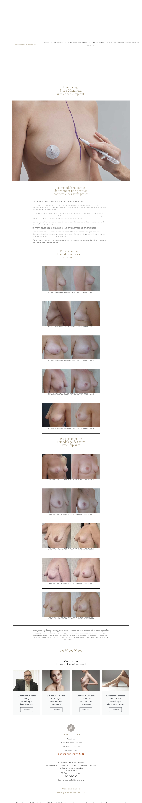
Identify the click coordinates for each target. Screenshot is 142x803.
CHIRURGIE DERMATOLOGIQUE (126, 42)
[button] (62, 650)
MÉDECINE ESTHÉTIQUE (102, 42)
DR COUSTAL (59, 42)
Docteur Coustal (71, 734)
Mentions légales (71, 789)
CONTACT (91, 45)
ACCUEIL (46, 42)
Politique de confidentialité (71, 793)
